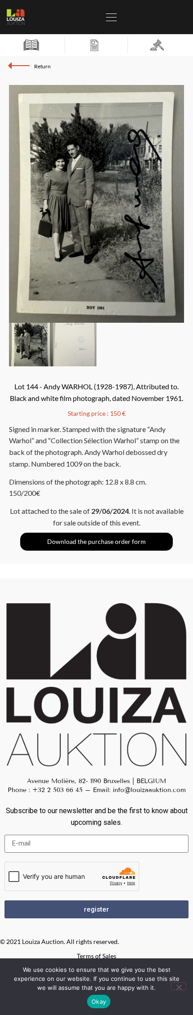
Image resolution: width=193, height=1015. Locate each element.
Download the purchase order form (96, 541)
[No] (178, 986)
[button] (111, 15)
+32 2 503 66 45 (57, 790)
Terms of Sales (96, 956)
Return (42, 66)
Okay (99, 1001)
